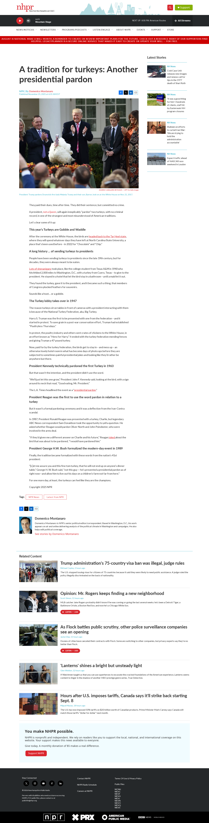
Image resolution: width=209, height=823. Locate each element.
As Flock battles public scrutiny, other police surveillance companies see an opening (123, 629)
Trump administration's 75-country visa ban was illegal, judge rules (122, 563)
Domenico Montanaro (41, 91)
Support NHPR (36, 753)
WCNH (118, 789)
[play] (20, 20)
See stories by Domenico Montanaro (57, 534)
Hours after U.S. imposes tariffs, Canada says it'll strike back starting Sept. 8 (123, 697)
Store (170, 29)
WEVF (117, 794)
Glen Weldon (66, 670)
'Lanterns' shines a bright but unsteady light (101, 665)
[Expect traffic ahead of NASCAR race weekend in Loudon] (156, 159)
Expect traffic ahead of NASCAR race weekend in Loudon (177, 161)
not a (49, 211)
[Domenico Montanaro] (25, 525)
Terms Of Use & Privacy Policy (128, 778)
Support (185, 7)
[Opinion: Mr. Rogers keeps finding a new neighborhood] (38, 601)
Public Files (119, 784)
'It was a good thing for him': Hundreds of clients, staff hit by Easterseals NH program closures (176, 105)
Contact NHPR (83, 778)
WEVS (117, 807)
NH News (171, 66)
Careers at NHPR (84, 791)
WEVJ (117, 798)
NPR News (34, 497)
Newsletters (48, 29)
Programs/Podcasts (74, 29)
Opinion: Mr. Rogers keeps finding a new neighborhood (112, 593)
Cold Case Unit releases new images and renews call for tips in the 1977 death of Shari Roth (177, 76)
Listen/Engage (101, 29)
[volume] (28, 21)
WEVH (118, 796)
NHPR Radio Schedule (87, 785)
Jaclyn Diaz (65, 637)
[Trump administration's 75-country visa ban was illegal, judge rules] (38, 571)
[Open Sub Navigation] (36, 30)
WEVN (118, 801)
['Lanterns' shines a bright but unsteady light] (38, 673)
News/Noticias (25, 29)
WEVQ (118, 805)
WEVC (118, 791)
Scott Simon (65, 598)
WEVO (118, 803)
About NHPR (123, 29)
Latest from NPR (55, 497)
